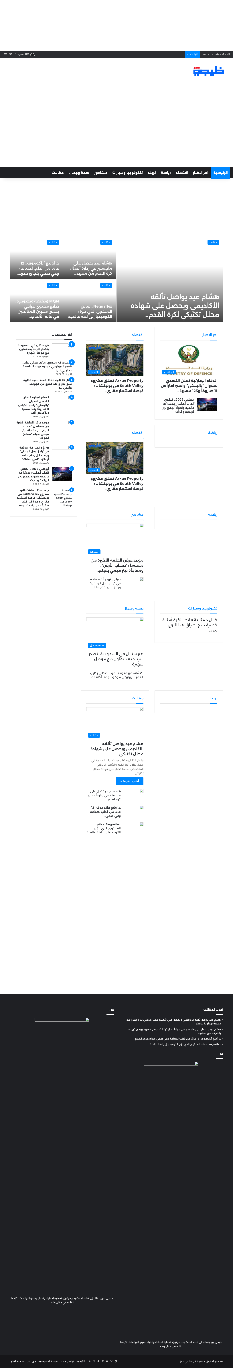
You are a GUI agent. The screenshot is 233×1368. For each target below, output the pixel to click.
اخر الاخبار (200, 173)
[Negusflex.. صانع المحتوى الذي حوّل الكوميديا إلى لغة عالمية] (89, 300)
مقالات (58, 173)
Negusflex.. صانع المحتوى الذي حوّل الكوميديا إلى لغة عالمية (90, 311)
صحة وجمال (79, 173)
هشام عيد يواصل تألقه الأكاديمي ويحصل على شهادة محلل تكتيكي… (116, 749)
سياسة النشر (17, 1361)
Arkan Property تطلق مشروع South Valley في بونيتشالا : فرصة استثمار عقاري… (116, 385)
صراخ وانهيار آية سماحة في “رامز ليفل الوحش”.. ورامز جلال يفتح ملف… (105, 583)
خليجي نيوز (186, 1361)
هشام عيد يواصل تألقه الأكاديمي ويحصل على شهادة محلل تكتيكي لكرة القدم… (175, 305)
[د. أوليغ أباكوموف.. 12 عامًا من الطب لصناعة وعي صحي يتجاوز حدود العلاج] (141, 807)
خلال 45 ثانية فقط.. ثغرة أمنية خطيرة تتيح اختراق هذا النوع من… (189, 625)
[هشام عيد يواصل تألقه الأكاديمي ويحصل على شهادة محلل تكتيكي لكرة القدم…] (169, 279)
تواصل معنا (67, 1361)
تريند (152, 173)
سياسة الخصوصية (48, 1361)
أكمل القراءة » (130, 781)
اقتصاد (182, 173)
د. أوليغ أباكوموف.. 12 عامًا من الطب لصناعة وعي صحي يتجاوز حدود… (38, 268)
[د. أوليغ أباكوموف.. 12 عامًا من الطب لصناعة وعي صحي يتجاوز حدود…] (36, 257)
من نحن (31, 1361)
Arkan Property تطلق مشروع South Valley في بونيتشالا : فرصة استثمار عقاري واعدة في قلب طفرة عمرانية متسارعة (33, 498)
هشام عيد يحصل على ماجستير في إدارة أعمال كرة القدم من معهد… (91, 268)
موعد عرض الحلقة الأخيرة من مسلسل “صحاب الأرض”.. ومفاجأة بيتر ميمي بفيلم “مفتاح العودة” (32, 430)
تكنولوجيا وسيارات (127, 173)
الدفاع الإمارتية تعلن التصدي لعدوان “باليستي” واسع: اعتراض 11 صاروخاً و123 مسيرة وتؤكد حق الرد (33, 405)
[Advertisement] (116, 25)
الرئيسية (220, 173)
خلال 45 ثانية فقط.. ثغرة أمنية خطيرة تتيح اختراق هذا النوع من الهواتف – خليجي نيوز (47, 383)
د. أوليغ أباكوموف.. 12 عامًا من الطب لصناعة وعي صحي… (105, 812)
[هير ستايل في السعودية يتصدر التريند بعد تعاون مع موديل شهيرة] (62, 350)
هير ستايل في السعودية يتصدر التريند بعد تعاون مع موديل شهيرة (116, 659)
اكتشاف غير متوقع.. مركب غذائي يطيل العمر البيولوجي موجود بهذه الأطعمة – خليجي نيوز (47, 366)
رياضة (166, 173)
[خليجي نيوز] (208, 71)
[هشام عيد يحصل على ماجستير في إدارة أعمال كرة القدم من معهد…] (89, 257)
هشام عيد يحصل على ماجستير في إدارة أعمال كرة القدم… (104, 795)
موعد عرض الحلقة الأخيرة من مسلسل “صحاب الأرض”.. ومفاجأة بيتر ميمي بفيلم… (117, 565)
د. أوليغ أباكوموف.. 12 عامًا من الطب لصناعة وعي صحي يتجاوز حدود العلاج (178, 1038)
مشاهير (100, 173)
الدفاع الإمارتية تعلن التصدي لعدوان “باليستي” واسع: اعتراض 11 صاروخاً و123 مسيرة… (189, 385)
